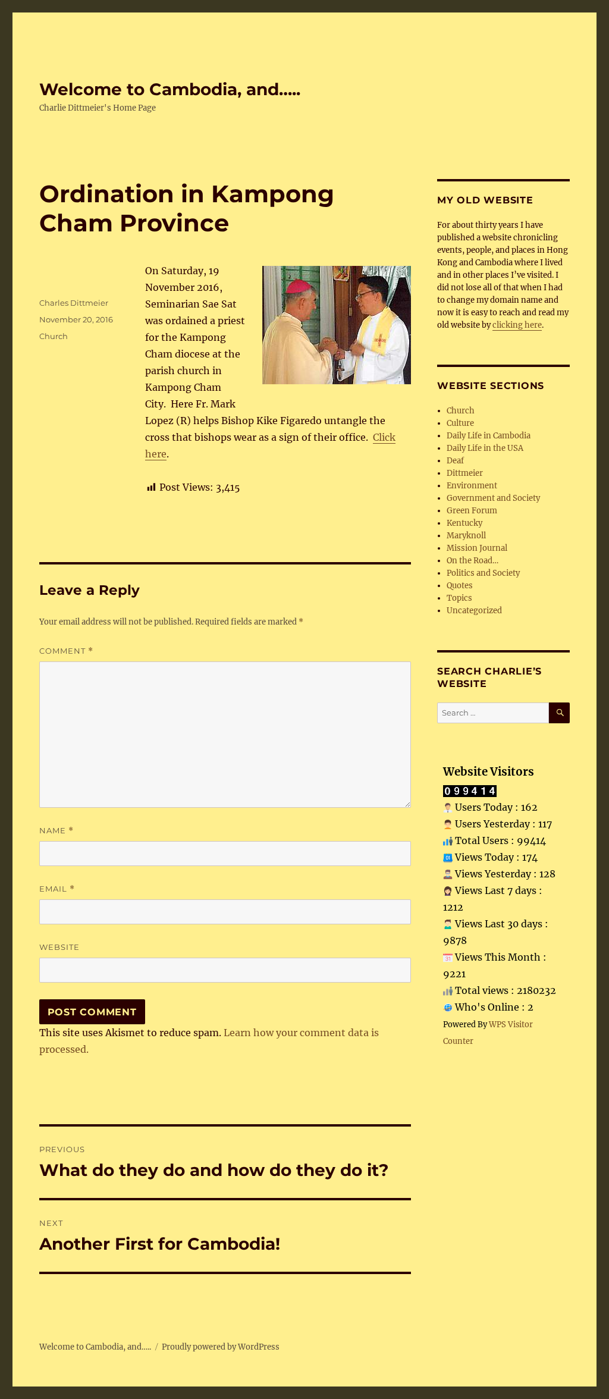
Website (59, 947)
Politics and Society (483, 573)
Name (56, 831)
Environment (472, 486)
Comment (66, 651)
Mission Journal (477, 548)
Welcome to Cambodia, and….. (169, 89)
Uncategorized (474, 611)
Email (57, 889)
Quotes (460, 586)
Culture (460, 423)
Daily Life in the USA (485, 448)
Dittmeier (465, 473)
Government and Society (493, 498)
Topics (459, 598)
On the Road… (472, 561)
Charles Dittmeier (73, 303)
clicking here (517, 325)
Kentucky (464, 523)
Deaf (455, 461)
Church (53, 336)
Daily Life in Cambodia (488, 436)
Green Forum (472, 511)
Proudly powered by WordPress (221, 1347)
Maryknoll (466, 536)
